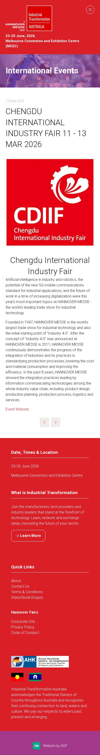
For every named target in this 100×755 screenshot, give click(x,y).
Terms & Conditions (27, 592)
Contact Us (20, 586)
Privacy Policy (22, 627)
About (16, 581)
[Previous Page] (44, 422)
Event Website (17, 409)
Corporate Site (23, 621)
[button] (90, 10)
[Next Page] (55, 422)
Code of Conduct (25, 632)
